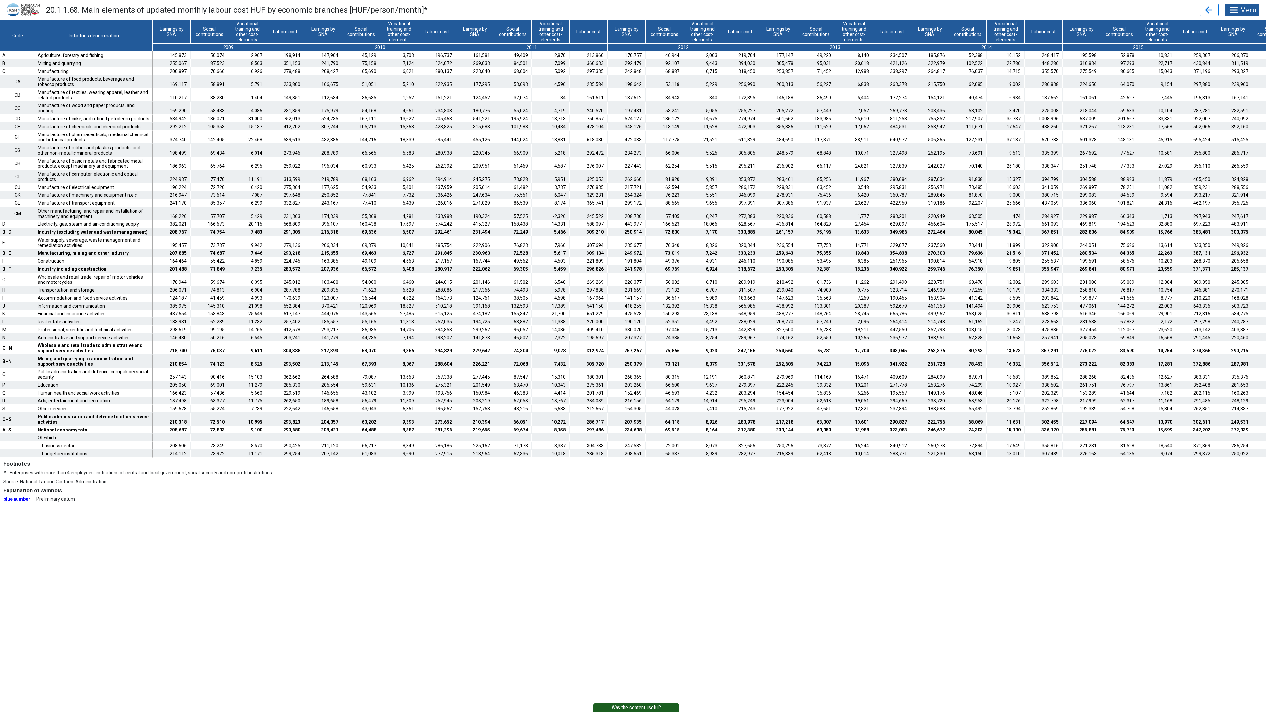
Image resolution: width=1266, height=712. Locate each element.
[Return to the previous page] (1209, 10)
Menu (1248, 10)
